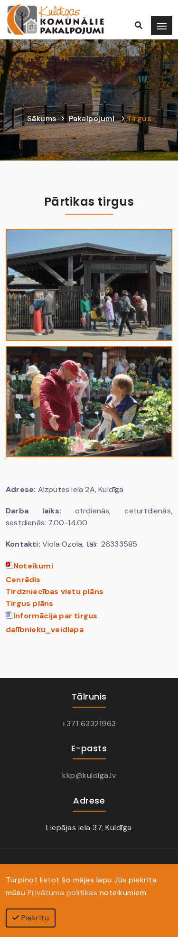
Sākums (41, 118)
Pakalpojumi (92, 118)
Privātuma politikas (63, 893)
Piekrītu (34, 918)
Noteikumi (33, 566)
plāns (57, 591)
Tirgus (139, 118)
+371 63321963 (89, 724)
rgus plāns (32, 603)
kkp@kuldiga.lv (89, 775)
